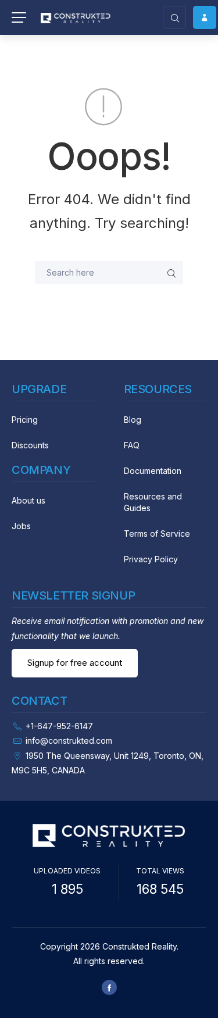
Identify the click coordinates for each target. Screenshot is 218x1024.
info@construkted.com (69, 740)
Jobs (21, 526)
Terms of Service (157, 533)
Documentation (152, 471)
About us (28, 500)
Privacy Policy (151, 559)
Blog (132, 419)
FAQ (132, 445)
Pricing (25, 419)
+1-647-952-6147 (59, 726)
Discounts (30, 445)
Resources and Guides (153, 502)
